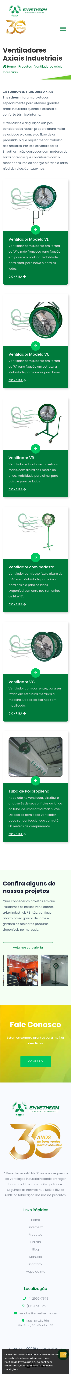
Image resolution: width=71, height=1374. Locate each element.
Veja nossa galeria (28, 947)
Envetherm (35, 1227)
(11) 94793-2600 (37, 1306)
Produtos (25, 66)
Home (11, 66)
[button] (63, 28)
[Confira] (35, 230)
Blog (35, 1249)
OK (64, 1354)
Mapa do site (35, 1271)
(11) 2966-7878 (37, 1298)
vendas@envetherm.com (38, 1313)
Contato (35, 1061)
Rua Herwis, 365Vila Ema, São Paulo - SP (35, 1323)
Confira (16, 277)
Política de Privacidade (19, 1362)
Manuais (35, 1257)
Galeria (35, 1242)
